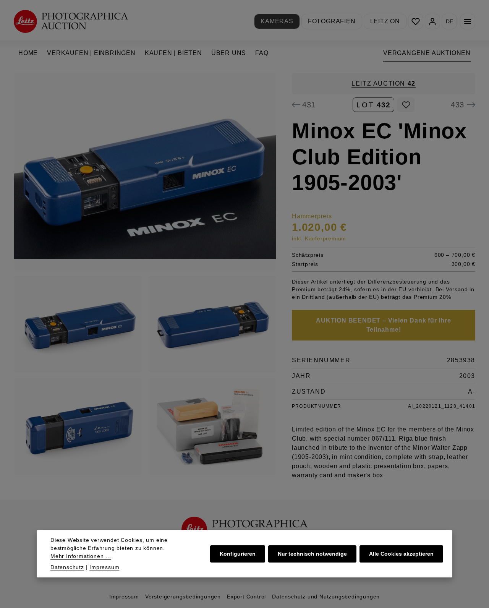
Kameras (277, 21)
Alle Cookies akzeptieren (401, 554)
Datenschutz (67, 567)
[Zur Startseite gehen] (71, 21)
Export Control (246, 596)
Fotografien (332, 21)
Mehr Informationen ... (80, 556)
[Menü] (467, 21)
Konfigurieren (238, 554)
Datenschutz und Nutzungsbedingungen (326, 596)
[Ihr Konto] (432, 21)
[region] (145, 274)
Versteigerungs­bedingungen (183, 596)
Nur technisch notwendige (312, 554)
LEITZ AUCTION (383, 83)
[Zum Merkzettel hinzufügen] (406, 104)
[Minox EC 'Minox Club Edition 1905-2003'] (145, 171)
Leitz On (385, 21)
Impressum (124, 596)
